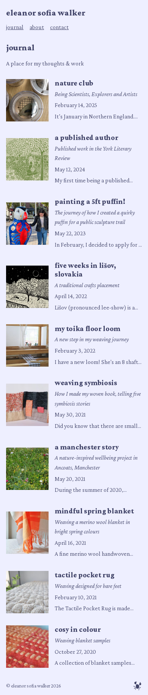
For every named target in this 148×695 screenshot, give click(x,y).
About (37, 27)
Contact (59, 27)
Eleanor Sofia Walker (45, 12)
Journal (15, 27)
